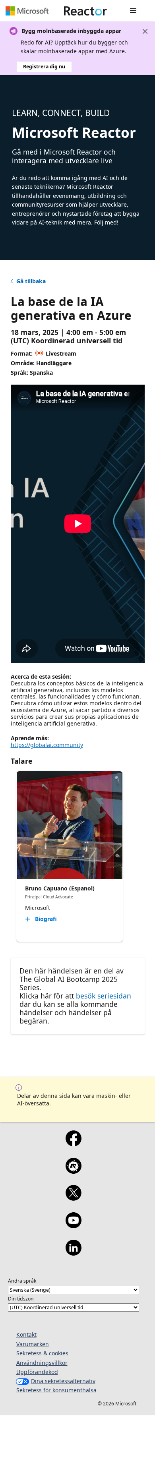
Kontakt (26, 1334)
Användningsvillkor (42, 1362)
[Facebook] (73, 1143)
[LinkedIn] (73, 1253)
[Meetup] (73, 1171)
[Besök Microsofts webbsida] (27, 10)
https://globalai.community (47, 745)
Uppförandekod (37, 1372)
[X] (73, 1198)
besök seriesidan (103, 995)
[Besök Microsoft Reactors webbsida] (85, 10)
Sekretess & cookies (42, 1353)
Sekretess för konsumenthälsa (56, 1390)
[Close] (145, 31)
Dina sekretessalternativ (63, 1381)
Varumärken (32, 1344)
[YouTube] (73, 1225)
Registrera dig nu (44, 66)
